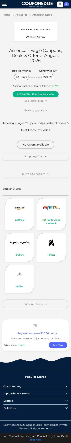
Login (21, 345)
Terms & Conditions (33, 173)
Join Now (58, 345)
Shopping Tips (33, 156)
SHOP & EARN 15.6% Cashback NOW (35, 94)
